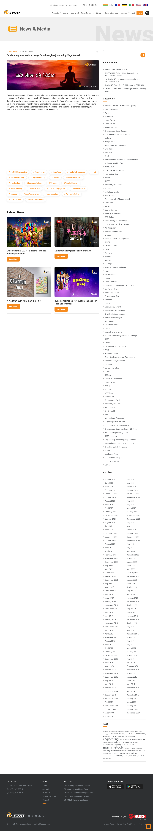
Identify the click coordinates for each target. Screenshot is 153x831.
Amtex (107, 450)
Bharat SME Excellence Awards (117, 224)
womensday (107, 758)
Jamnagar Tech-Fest (113, 213)
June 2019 (131, 612)
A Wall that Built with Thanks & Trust (24, 300)
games (142, 739)
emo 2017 (106, 736)
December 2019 (133, 601)
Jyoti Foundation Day (114, 231)
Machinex (109, 116)
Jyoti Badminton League (115, 314)
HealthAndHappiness (77, 172)
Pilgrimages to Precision (115, 421)
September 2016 (111, 659)
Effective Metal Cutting (114, 170)
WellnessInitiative (72, 194)
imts (126, 742)
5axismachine (16, 199)
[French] (117, 5)
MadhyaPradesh (130, 748)
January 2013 (132, 698)
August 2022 (132, 562)
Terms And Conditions (126, 824)
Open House (110, 123)
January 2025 (132, 511)
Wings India (110, 141)
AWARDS (108, 206)
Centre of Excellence (113, 378)
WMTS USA (109, 167)
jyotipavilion (108, 744)
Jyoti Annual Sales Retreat (115, 131)
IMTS (107, 339)
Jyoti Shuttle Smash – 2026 (116, 69)
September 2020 (111, 590)
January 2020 (110, 601)
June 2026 (109, 483)
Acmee (107, 113)
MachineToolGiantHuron (129, 745)
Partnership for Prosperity (115, 346)
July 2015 (109, 680)
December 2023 (111, 537)
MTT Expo (109, 393)
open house (142, 751)
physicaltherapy (107, 753)
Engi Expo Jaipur (112, 461)
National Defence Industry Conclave (119, 443)
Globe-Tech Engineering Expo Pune (119, 285)
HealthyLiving (35, 188)
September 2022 (111, 562)
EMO (107, 249)
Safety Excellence (112, 289)
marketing (106, 750)
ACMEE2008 (111, 731)
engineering (111, 739)
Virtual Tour (54, 5)
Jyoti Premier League (113, 317)
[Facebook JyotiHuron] (84, 5)
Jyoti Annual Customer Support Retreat (121, 429)
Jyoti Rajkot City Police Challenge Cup (121, 105)
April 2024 (109, 529)
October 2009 (110, 709)
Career (75, 5)
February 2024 (110, 533)
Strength (45, 789)
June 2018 (109, 630)
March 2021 (109, 587)
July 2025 (130, 501)
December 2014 (133, 687)
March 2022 (109, 573)
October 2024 (110, 519)
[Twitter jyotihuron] (96, 5)
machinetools (113, 747)
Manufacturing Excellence (115, 267)
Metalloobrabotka (112, 192)
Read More (13, 259)
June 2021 (131, 583)
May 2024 (130, 526)
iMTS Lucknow (111, 436)
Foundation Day (111, 174)
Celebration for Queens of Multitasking (73, 250)
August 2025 (110, 501)
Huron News (110, 382)
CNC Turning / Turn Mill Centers (77, 785)
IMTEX (107, 177)
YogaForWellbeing (17, 177)
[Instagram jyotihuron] (86, 5)
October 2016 (132, 655)
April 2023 (109, 551)
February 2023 (110, 555)
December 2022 (133, 555)
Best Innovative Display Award (117, 199)
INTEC (107, 181)
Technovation (110, 274)
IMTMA (108, 375)
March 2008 (109, 713)
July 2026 (130, 479)
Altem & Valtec (129, 731)
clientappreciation (118, 733)
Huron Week (110, 120)
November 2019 (111, 605)
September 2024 (133, 519)
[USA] (138, 5)
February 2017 (110, 652)
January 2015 (110, 687)
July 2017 (130, 641)
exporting (131, 739)
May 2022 (109, 569)
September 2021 (111, 580)
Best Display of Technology (116, 220)
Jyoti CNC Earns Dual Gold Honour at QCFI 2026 (124, 85)
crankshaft (128, 734)
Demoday (109, 364)
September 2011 (111, 705)
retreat (119, 755)
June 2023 (109, 547)
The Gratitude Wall (112, 400)
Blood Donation (111, 353)
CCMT (107, 371)
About (44, 785)
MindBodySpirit (79, 188)
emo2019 (113, 736)
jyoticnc (56, 177)
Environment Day (112, 296)
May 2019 (109, 616)
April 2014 (131, 691)
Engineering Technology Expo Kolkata (120, 439)
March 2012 (131, 702)
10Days (105, 731)
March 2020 (109, 598)
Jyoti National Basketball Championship (121, 159)
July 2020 (109, 594)
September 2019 (111, 608)
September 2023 (133, 540)
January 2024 (132, 533)
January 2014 (110, 695)
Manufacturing (16, 188)
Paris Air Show (111, 281)
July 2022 (109, 565)
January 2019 (110, 619)
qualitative (122, 753)
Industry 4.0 (110, 407)
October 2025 (110, 497)
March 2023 (131, 551)
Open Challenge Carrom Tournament (120, 357)
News (107, 271)
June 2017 (109, 644)
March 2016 (109, 666)
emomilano (121, 736)
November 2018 (111, 623)
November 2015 (111, 673)
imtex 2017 (120, 742)
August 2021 (132, 580)
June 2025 (109, 504)
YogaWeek (57, 172)
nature (135, 750)
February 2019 (132, 616)
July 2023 (130, 544)
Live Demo (109, 149)
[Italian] (131, 5)
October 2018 (132, 623)
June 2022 (131, 565)
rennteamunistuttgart (109, 756)
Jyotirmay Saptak (112, 292)
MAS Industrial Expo (113, 457)
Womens (108, 253)
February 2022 (132, 573)
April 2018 (109, 634)
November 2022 (111, 558)
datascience (140, 733)
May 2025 (130, 504)
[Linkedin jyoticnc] (89, 5)
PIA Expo (108, 263)
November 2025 (133, 494)
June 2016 (109, 662)
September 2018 (111, 626)
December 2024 (111, 515)
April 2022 (131, 569)
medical (124, 750)
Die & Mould (110, 411)
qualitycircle (131, 753)
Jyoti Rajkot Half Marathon (116, 447)
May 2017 (130, 644)
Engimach (109, 389)
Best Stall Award (111, 109)
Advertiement (120, 731)
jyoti (94, 172)
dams (134, 734)
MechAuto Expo (111, 127)
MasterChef (109, 396)
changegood (106, 734)
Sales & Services (49, 796)
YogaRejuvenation (32, 194)
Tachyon (108, 299)
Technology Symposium (115, 360)
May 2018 (130, 630)
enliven (143, 824)
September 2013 (111, 698)
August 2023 (110, 544)
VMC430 (131, 756)
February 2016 (132, 666)
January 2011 (132, 705)
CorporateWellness (74, 177)
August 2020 (132, 590)
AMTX (107, 242)
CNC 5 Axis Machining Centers (76, 796)
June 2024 (109, 526)
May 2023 (130, 547)
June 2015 (131, 680)
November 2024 (133, 515)
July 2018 (130, 626)
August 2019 (132, 608)
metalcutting (15, 183)
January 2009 (132, 709)
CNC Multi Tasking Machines (76, 800)
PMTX (107, 328)
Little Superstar (111, 246)
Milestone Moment (112, 325)
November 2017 (111, 637)
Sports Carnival (111, 210)
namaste (130, 751)
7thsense (53, 183)
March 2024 (131, 529)
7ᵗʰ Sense (108, 386)
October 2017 (132, 637)
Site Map (69, 5)
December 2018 (133, 619)
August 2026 (110, 479)
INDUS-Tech (110, 195)
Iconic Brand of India (113, 332)
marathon (138, 748)
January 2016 (110, 669)
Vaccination (110, 321)
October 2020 (132, 587)
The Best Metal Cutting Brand (117, 238)
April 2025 (109, 508)
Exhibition (109, 202)
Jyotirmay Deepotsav (113, 184)
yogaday (14, 194)
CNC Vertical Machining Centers (77, 789)
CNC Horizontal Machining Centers (78, 793)
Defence (108, 465)
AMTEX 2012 (138, 731)
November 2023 (133, 537)
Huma (107, 278)
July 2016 (130, 659)
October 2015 (132, 673)
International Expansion (114, 418)
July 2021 (109, 583)
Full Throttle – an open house (117, 425)
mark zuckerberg (116, 751)
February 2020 (132, 598)
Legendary (117, 745)
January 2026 (132, 490)
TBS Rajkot (109, 217)
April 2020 (131, 594)
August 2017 (110, 641)
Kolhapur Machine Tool (114, 163)
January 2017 (132, 652)
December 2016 (111, 655)
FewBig (136, 739)
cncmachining (52, 194)
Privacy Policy (109, 824)
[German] (124, 5)
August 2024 (110, 522)
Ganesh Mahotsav (112, 368)
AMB (107, 350)
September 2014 (111, 691)
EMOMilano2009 (130, 736)
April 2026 (109, 486)
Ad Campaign (110, 228)
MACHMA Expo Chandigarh (116, 145)
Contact (45, 800)
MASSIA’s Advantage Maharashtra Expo (121, 335)
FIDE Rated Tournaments (115, 310)
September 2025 (133, 497)
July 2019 (109, 612)
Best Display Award (113, 307)
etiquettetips (124, 739)
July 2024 (130, 522)
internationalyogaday (57, 188)
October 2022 (132, 558)
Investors (108, 235)
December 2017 (133, 634)
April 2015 (131, 684)
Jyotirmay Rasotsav (113, 404)
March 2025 (131, 508)
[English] (145, 5)
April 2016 (131, 662)
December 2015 (133, 669)
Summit (108, 188)
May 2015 (109, 684)
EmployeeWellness (35, 183)
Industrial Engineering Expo (116, 432)
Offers (107, 342)
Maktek (108, 138)
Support (62, 5)
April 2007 (109, 716)
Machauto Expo (111, 454)
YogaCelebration (71, 183)
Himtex (108, 256)
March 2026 (131, 486)
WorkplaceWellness (36, 199)
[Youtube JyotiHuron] (92, 5)
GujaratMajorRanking (109, 742)
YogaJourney (40, 172)
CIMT (107, 156)
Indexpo (108, 260)
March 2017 (131, 648)
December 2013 (133, 695)
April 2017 (109, 648)
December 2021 (133, 576)
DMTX (107, 303)
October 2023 (110, 540)
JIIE (106, 414)
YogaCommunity (38, 177)
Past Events (13, 51)
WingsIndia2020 (139, 756)
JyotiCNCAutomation (19, 172)
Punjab (115, 753)
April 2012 (109, 702)
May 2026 (130, 483)
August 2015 (132, 677)
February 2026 (110, 490)
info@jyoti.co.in (16, 793)
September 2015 (111, 677)
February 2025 (110, 511)
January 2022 (110, 576)
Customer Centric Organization (117, 134)
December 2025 (111, 494)
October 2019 (132, 605)
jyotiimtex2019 (133, 742)
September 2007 (133, 713)
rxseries (125, 756)
